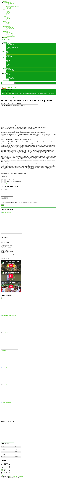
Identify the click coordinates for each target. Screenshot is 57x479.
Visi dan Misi (9, 4)
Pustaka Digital (6, 26)
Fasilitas (8, 12)
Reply (7, 183)
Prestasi (7, 11)
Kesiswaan (8, 24)
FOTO (7, 17)
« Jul (2, 475)
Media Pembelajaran (10, 36)
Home (9, 97)
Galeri (4, 16)
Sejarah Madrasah (10, 3)
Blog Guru (13, 97)
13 (5, 469)
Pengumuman (9, 14)
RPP (7, 29)
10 (1, 469)
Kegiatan (8, 13)
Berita (4, 21)
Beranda (5, 1)
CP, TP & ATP (9, 33)
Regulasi (8, 32)
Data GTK (8, 7)
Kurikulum (5, 31)
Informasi (5, 9)
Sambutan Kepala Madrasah (12, 6)
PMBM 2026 (6, 37)
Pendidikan (8, 22)
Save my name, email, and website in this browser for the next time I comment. (19, 202)
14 (6, 469)
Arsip (7, 19)
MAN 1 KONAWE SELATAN (16, 476)
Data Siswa (8, 8)
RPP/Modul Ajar (9, 34)
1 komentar (24, 103)
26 (4, 472)
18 (2, 470)
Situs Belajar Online (10, 28)
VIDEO (8, 18)
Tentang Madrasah (7, 2)
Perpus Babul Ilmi (10, 27)
